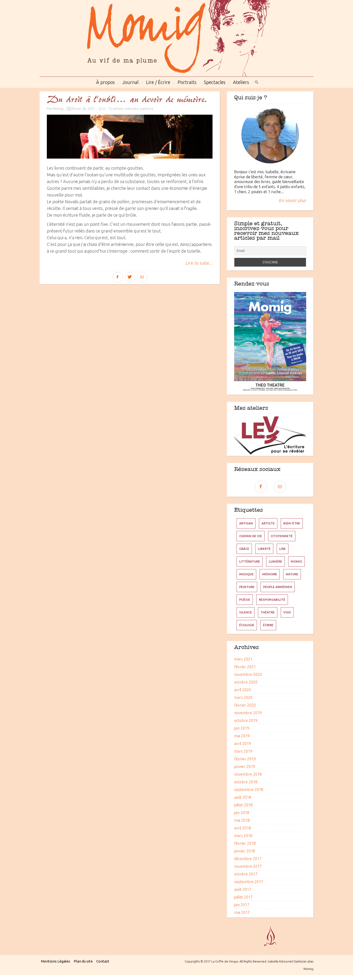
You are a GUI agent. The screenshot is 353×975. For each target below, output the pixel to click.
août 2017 (242, 889)
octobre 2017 (245, 874)
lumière (275, 561)
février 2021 (245, 667)
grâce (244, 548)
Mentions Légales (55, 961)
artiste (118, 109)
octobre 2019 (245, 720)
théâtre (268, 612)
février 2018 (245, 843)
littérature (249, 561)
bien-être (291, 523)
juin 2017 (241, 905)
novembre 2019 (248, 713)
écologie (246, 625)
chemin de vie (250, 536)
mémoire (132, 109)
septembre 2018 (248, 789)
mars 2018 (243, 835)
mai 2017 (242, 912)
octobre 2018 (245, 782)
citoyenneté (282, 536)
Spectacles (214, 81)
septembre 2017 (248, 882)
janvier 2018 (244, 851)
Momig (58, 109)
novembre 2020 (248, 674)
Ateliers (241, 81)
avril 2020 (242, 690)
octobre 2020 (245, 682)
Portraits (187, 81)
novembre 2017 (248, 866)
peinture (146, 109)
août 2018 (242, 797)
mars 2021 (243, 659)
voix (287, 612)
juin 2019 (241, 728)
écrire (268, 625)
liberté (264, 548)
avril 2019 (242, 743)
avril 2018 (242, 828)
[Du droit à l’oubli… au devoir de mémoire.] (130, 137)
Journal (130, 81)
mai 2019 (242, 736)
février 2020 (245, 705)
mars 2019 (243, 751)
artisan (246, 523)
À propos (105, 81)
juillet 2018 (243, 805)
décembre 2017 (248, 858)
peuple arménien (277, 587)
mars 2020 (243, 697)
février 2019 (245, 759)
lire (282, 548)
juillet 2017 (243, 897)
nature (292, 574)
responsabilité (272, 599)
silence (245, 612)
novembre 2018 (248, 774)
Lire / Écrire (158, 81)
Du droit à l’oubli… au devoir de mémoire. (126, 100)
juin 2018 (241, 812)
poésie (244, 599)
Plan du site (83, 961)
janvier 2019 (244, 766)
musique (246, 574)
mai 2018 (242, 820)
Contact (102, 961)
